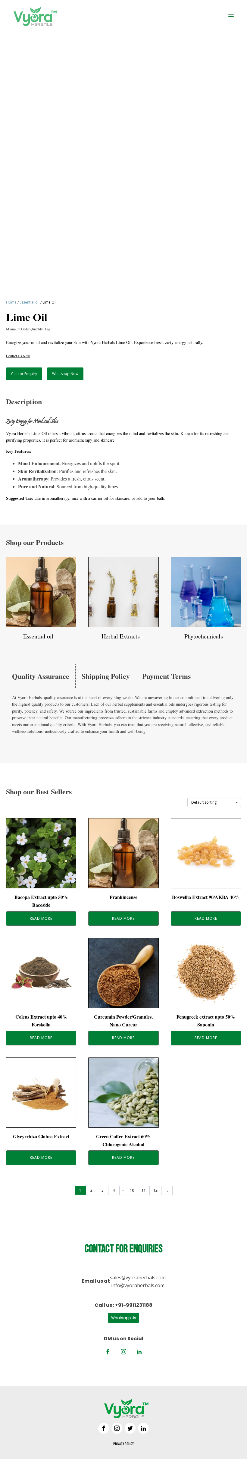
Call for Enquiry (24, 373)
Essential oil (29, 302)
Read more (41, 918)
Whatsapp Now (65, 373)
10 (132, 1190)
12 (155, 1190)
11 (144, 1190)
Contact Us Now (18, 355)
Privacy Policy (123, 1444)
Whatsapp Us (123, 1317)
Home (11, 302)
